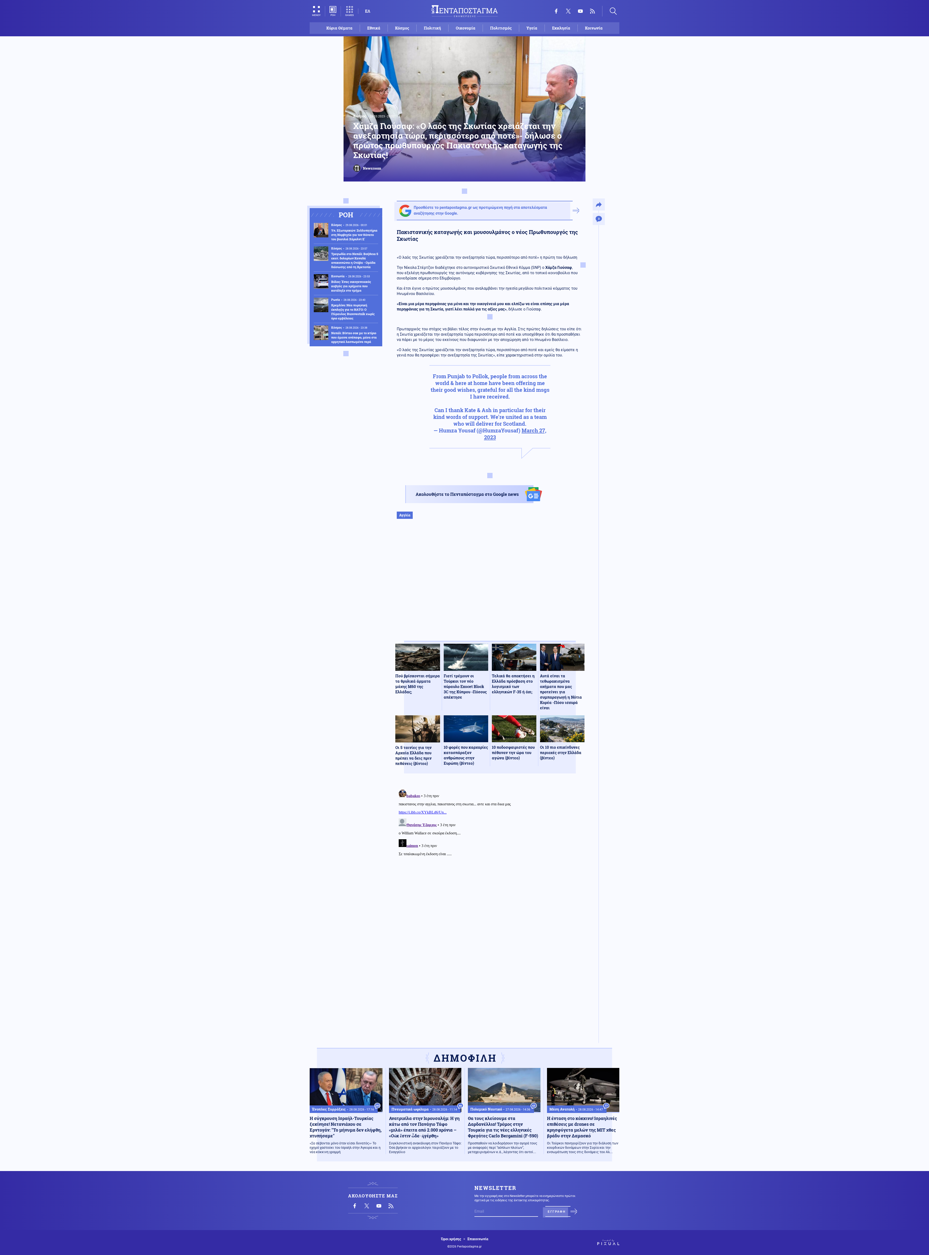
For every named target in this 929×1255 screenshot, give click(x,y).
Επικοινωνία (477, 1239)
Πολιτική (432, 27)
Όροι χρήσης (451, 1239)
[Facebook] (556, 11)
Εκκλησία (561, 27)
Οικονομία (465, 27)
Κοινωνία (594, 27)
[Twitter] (568, 11)
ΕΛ (367, 11)
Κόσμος (402, 27)
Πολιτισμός (501, 27)
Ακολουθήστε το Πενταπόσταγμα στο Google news (467, 494)
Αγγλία (404, 515)
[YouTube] (580, 11)
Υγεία (531, 27)
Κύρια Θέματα (339, 27)
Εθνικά (373, 27)
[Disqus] (490, 847)
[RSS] (592, 11)
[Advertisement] (490, 585)
